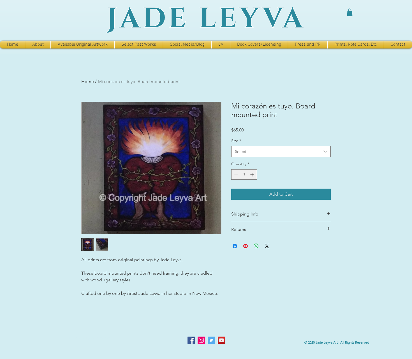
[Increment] (252, 174)
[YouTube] (221, 340)
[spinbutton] (244, 174)
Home (87, 81)
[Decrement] (235, 174)
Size (236, 140)
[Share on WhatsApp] (256, 246)
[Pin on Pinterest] (245, 246)
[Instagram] (201, 340)
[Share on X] (266, 246)
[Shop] (349, 12)
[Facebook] (191, 340)
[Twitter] (211, 340)
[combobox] (281, 151)
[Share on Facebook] (235, 246)
